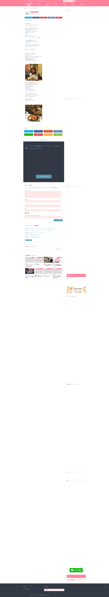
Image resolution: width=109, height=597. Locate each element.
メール (26, 204)
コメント (27, 190)
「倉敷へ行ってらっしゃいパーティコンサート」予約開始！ (41, 230)
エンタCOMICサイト (27, 589)
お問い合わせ (81, 4)
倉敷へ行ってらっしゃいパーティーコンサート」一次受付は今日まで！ (43, 228)
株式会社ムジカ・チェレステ (80, 1)
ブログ (64, 4)
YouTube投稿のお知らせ (34, 234)
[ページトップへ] (106, 585)
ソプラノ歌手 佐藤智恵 (39, 595)
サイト (26, 208)
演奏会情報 (47, 4)
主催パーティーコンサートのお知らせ (37, 232)
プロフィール (39, 4)
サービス (56, 4)
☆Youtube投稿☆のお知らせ (35, 236)
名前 (26, 199)
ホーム (25, 8)
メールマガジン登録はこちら (44, 176)
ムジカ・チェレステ (30, 8)
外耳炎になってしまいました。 (30, 246)
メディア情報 (73, 4)
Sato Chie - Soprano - (44, 139)
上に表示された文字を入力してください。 (33, 215)
